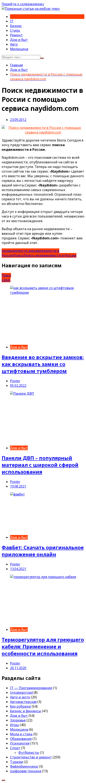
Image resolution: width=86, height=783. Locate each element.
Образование (21, 738)
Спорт (15, 748)
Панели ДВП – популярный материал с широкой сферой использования (40, 464)
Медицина (19, 49)
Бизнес (16, 26)
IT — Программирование (31, 688)
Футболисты (28, 752)
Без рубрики (20, 706)
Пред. (6, 275)
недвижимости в (16, 250)
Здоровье (18, 720)
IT (12, 21)
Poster (15, 381)
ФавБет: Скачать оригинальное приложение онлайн (43, 551)
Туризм (16, 761)
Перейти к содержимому (23, 4)
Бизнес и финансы (25, 711)
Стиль (15, 30)
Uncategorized (21, 692)
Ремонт (16, 35)
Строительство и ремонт (31, 757)
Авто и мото (20, 697)
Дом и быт (19, 39)
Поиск (19, 255)
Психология (19, 743)
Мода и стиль (21, 734)
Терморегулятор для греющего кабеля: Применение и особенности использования (43, 646)
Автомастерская (23, 701)
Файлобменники (24, 766)
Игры (14, 725)
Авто (14, 44)
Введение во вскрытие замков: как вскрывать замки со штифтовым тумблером (43, 364)
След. (6, 280)
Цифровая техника (25, 771)
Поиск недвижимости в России (50, 255)
